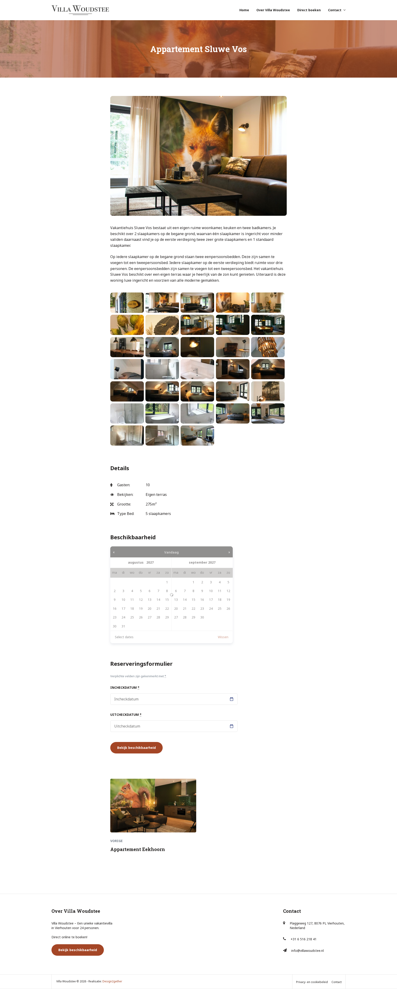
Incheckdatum (124, 687)
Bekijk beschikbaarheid (77, 950)
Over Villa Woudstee (273, 10)
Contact (334, 10)
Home (244, 10)
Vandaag (171, 552)
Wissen (223, 637)
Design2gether (112, 981)
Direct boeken (309, 10)
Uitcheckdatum (126, 714)
